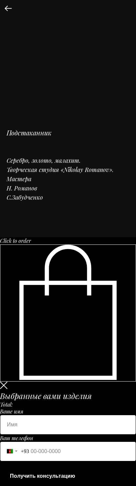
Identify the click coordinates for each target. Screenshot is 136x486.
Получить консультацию (42, 476)
